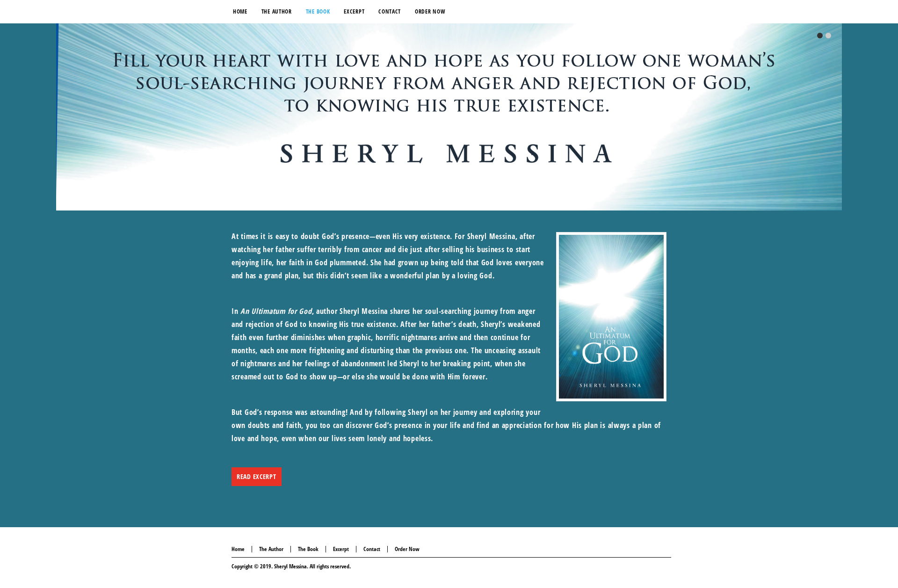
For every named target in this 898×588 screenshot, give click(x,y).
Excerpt (341, 549)
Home (238, 549)
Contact (371, 549)
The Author (271, 549)
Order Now (407, 549)
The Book (308, 549)
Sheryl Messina (290, 566)
